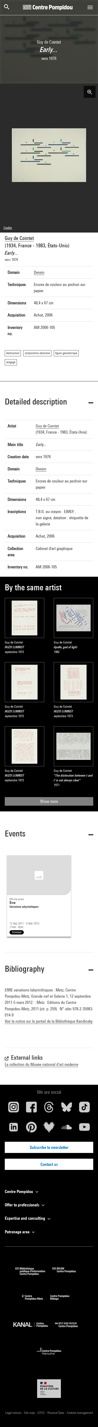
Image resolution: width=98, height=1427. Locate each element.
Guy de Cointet (19, 238)
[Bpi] (33, 1274)
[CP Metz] (36, 1301)
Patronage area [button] (17, 1231)
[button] (49, 402)
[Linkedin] (13, 1129)
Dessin (39, 272)
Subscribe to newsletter (49, 1147)
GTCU (41, 1413)
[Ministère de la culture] (49, 1388)
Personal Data (56, 1413)
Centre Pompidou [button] (19, 1191)
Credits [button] (8, 228)
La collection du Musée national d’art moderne (41, 1064)
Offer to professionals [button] (22, 1204)
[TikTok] (84, 1109)
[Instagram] (13, 1109)
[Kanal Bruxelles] (34, 1328)
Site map (29, 1413)
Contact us (49, 1164)
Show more (49, 801)
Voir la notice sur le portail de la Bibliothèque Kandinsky (49, 1021)
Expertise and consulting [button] (25, 1218)
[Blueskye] (66, 1109)
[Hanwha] (49, 1356)
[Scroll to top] (86, 1415)
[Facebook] (31, 1109)
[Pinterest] (31, 1129)
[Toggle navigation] (90, 7)
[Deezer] (49, 1129)
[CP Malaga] (63, 1301)
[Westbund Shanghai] (70, 1328)
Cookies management (80, 1413)
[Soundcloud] (66, 1129)
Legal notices (13, 1413)
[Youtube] (84, 1129)
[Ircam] (67, 1274)
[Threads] (49, 1109)
